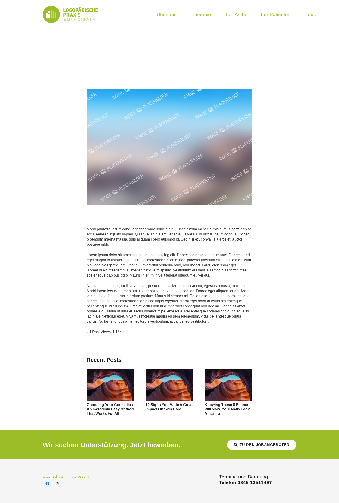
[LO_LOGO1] (70, 14)
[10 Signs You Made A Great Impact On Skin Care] (169, 371)
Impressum (80, 476)
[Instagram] (56, 483)
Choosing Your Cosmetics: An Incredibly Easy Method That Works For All (110, 409)
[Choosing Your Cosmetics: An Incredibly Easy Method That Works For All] (110, 371)
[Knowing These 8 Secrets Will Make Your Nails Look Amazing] (228, 371)
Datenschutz (53, 476)
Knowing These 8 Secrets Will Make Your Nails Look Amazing (227, 409)
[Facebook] (47, 483)
